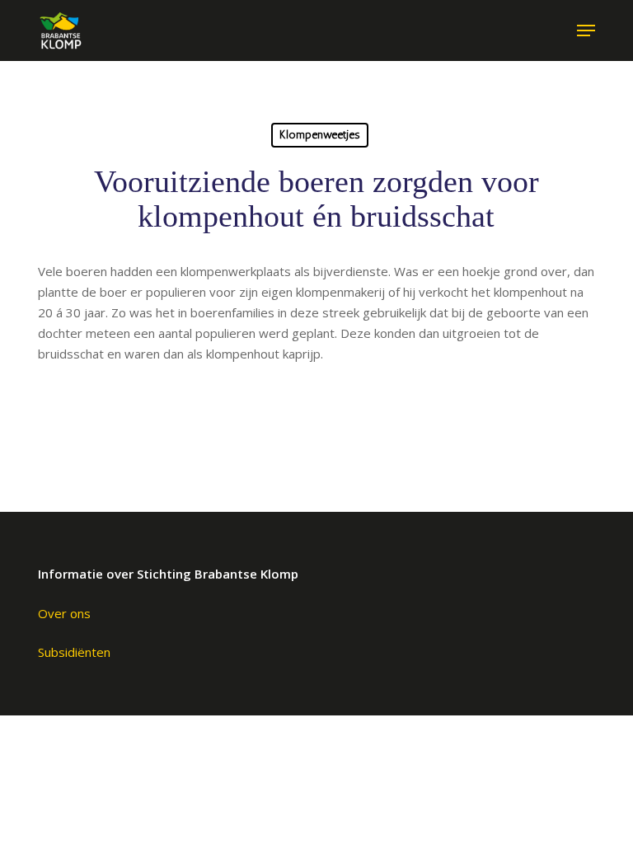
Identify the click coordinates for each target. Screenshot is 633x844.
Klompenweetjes (319, 135)
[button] (586, 30)
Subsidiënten (74, 652)
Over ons (64, 613)
